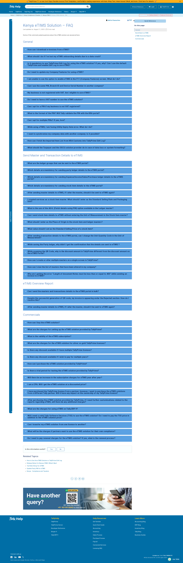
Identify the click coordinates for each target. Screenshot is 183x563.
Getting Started (153, 15)
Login (152, 7)
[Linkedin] (15, 557)
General (137, 30)
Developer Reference (55, 12)
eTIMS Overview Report (143, 36)
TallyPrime (165, 7)
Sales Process (97, 535)
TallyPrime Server (40, 12)
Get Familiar (97, 521)
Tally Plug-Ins (28, 12)
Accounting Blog (140, 521)
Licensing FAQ (97, 548)
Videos (66, 12)
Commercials (139, 39)
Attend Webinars (138, 7)
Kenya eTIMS (46, 15)
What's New (143, 15)
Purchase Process (99, 538)
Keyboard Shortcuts (166, 15)
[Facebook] (12, 557)
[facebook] (75, 479)
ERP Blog (138, 525)
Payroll (95, 541)
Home (11, 12)
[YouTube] (19, 557)
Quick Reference (150, 21)
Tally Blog (138, 531)
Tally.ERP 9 (82, 12)
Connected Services (99, 545)
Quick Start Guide (98, 525)
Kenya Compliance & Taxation (32, 15)
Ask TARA (176, 559)
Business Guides (140, 535)
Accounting (96, 528)
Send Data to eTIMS (141, 33)
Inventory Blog (139, 528)
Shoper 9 (74, 12)
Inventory (96, 531)
